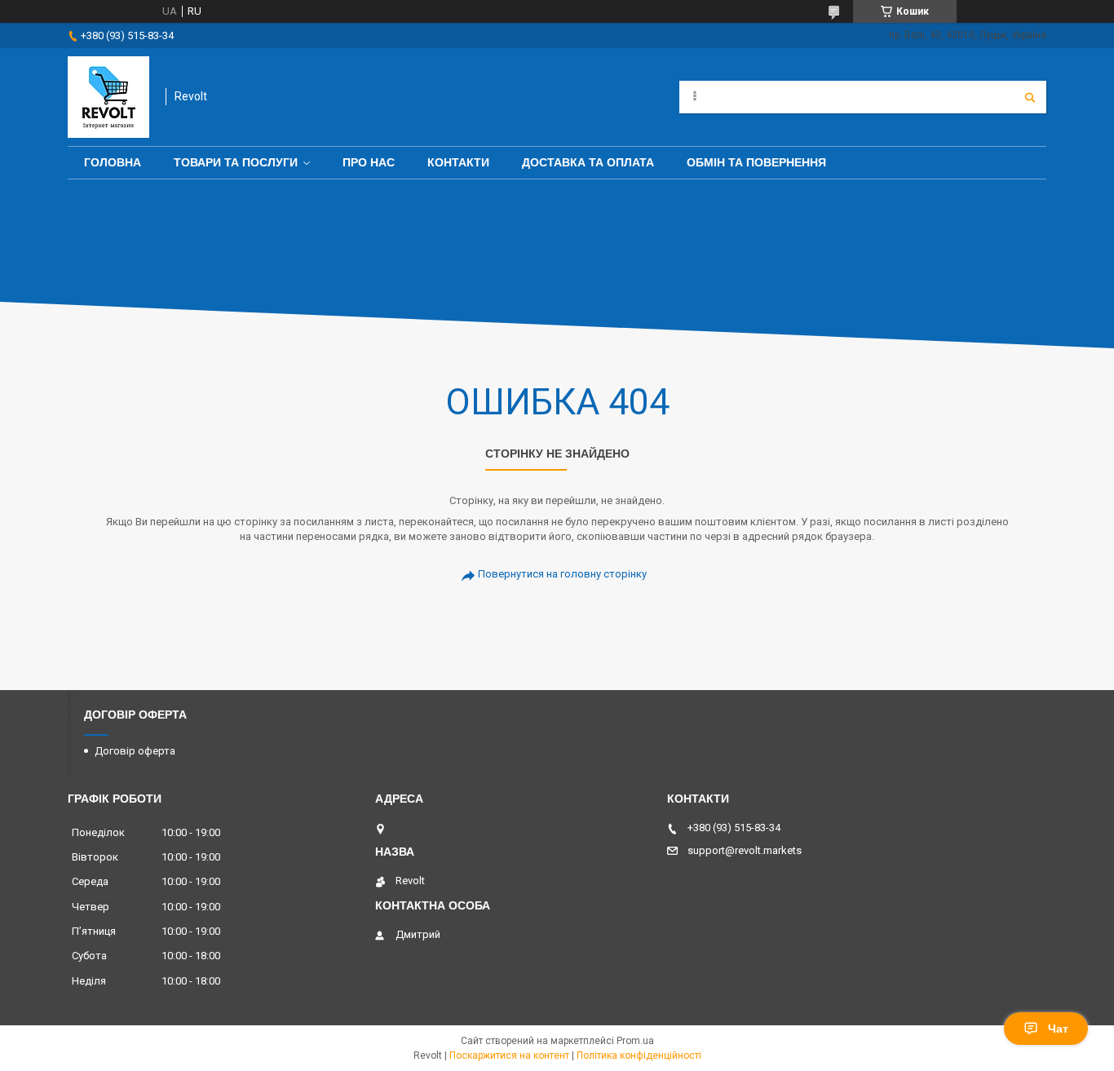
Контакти (458, 162)
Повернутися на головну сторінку (562, 574)
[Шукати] (1030, 97)
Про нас (369, 162)
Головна (112, 162)
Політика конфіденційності (639, 1055)
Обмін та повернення (756, 162)
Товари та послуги (236, 162)
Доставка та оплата (588, 162)
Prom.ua (635, 1041)
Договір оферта (135, 751)
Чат (1058, 1028)
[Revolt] (108, 97)
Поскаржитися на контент (509, 1055)
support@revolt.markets (744, 850)
